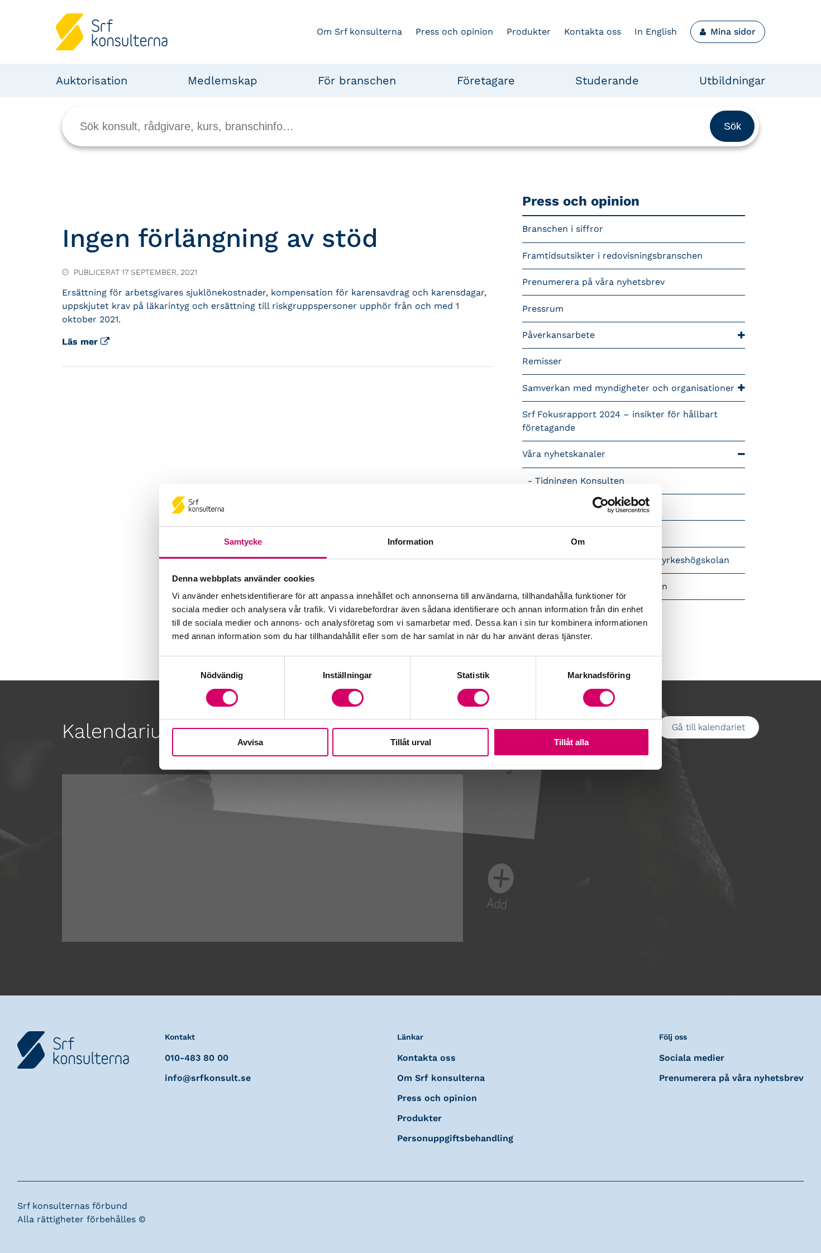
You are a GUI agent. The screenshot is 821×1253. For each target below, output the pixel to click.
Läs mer (81, 341)
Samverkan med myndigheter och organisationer (628, 388)
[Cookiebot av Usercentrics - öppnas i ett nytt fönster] (601, 505)
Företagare (486, 80)
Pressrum (543, 308)
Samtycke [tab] (243, 541)
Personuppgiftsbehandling (455, 1138)
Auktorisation (91, 80)
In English (655, 31)
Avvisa (250, 742)
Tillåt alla (571, 742)
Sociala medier (691, 1057)
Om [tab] (578, 541)
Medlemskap (222, 80)
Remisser (542, 361)
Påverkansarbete (558, 335)
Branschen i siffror (562, 228)
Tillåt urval (410, 742)
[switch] (348, 698)
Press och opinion (454, 31)
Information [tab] (410, 541)
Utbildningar (732, 80)
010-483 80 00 (196, 1057)
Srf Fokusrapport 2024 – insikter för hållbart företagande (620, 421)
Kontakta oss (592, 31)
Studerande (607, 80)
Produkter (529, 31)
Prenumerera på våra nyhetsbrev (593, 282)
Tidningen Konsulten (579, 480)
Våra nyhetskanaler (563, 454)
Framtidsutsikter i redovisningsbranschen (612, 255)
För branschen (357, 80)
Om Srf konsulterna (359, 31)
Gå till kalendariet (708, 727)
